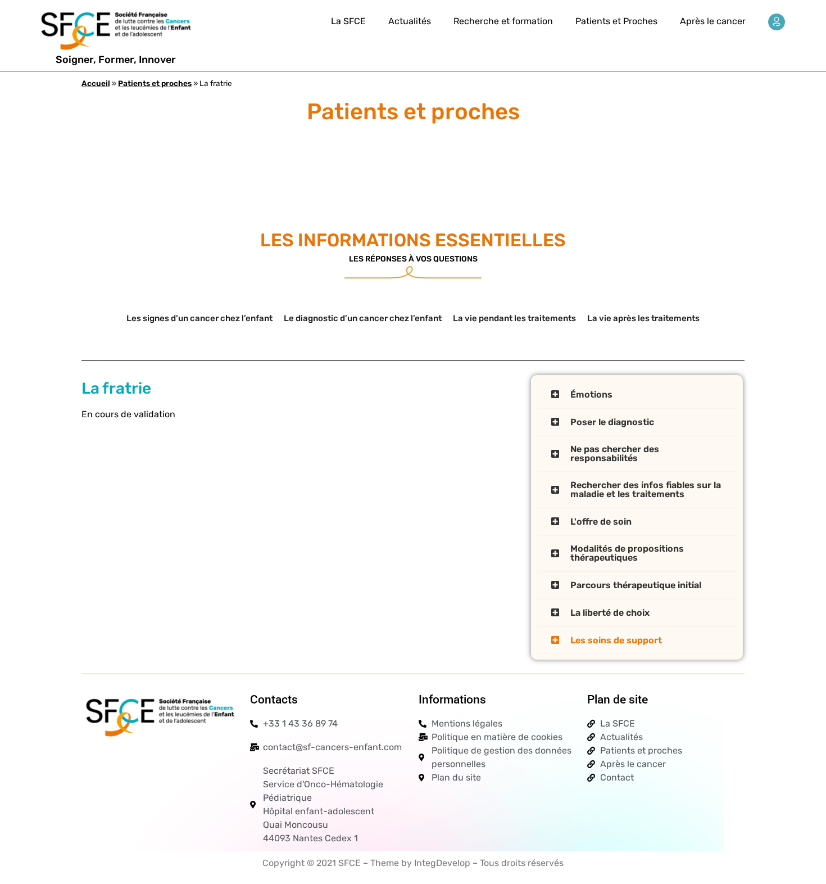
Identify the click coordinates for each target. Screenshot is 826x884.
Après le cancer (713, 21)
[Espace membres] (776, 21)
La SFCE (348, 21)
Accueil (95, 83)
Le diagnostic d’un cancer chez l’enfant (363, 318)
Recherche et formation (503, 21)
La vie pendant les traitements (514, 318)
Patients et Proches (616, 21)
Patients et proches (155, 83)
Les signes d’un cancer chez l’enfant (199, 318)
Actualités (409, 21)
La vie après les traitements (643, 318)
